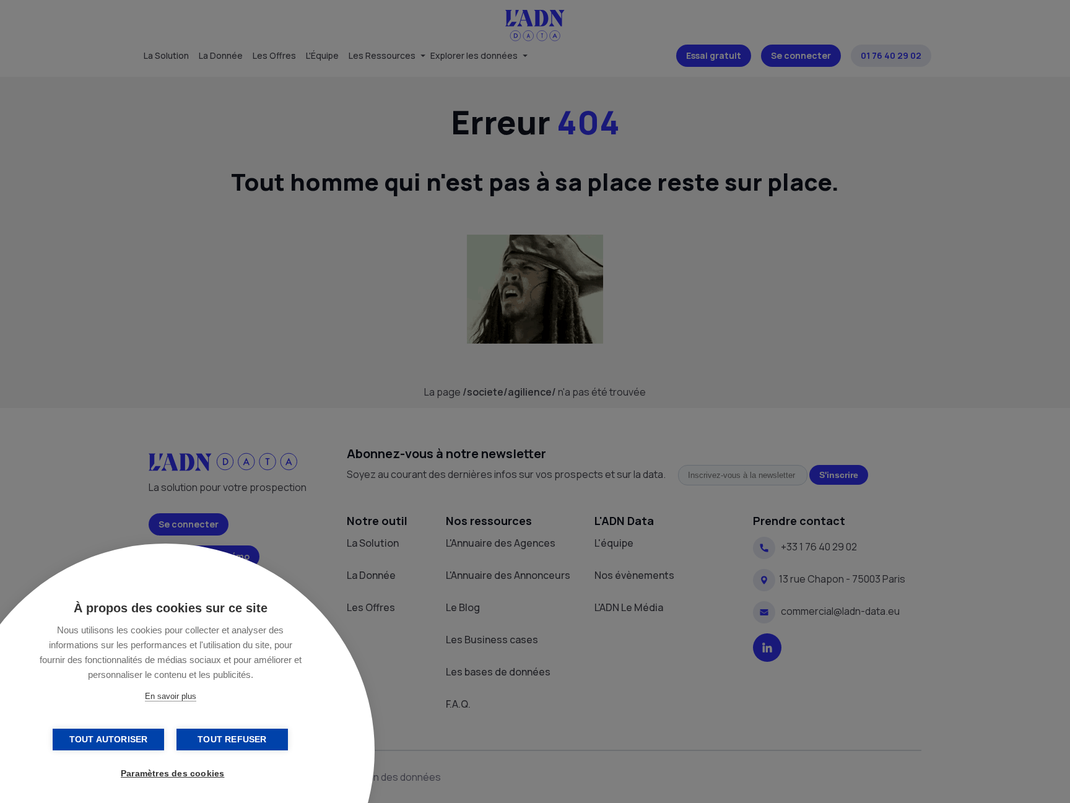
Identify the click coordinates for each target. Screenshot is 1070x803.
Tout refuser (232, 739)
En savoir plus (170, 696)
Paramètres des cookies (172, 773)
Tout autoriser (108, 739)
